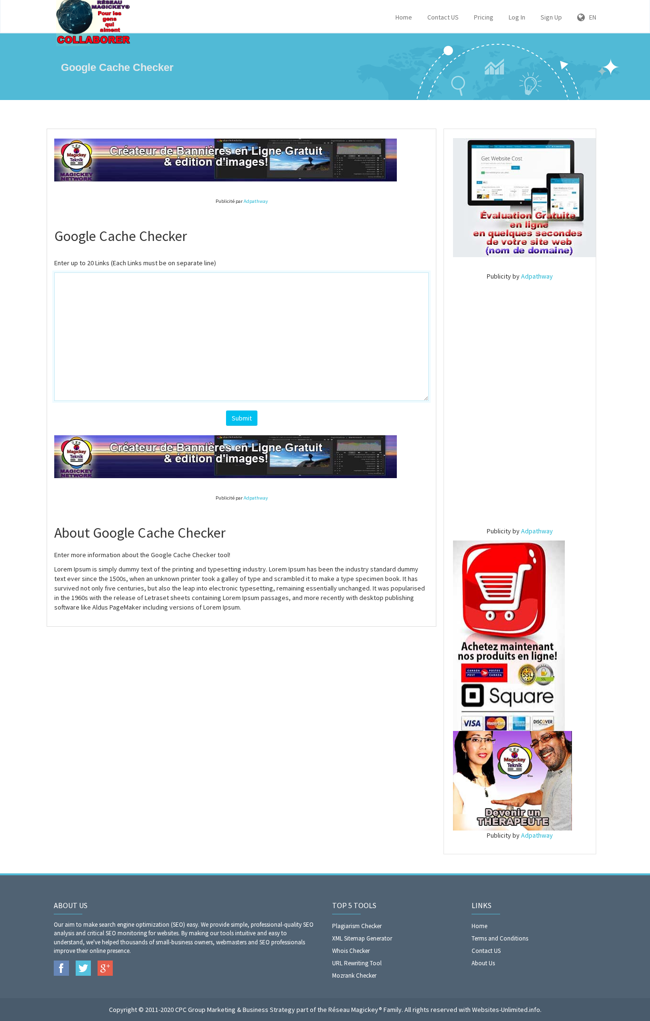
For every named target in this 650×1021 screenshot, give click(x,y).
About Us (483, 963)
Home (403, 17)
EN (590, 17)
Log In (517, 17)
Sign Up (551, 17)
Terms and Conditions (500, 938)
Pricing (483, 17)
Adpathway (256, 201)
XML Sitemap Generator (362, 938)
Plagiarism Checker (357, 926)
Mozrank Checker (354, 975)
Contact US (443, 17)
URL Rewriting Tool (357, 963)
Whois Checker (351, 951)
